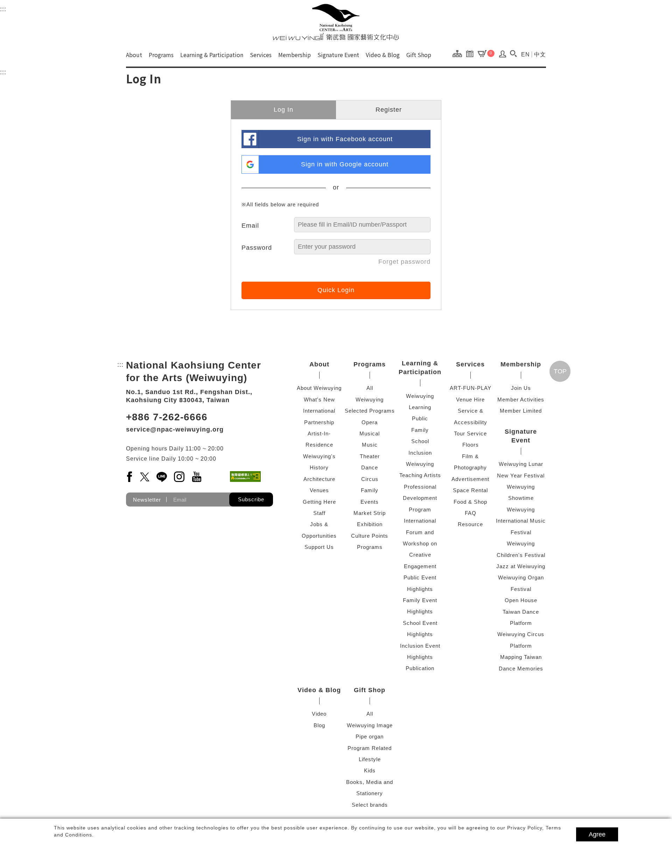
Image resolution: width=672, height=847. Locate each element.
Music (370, 445)
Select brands (370, 805)
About (134, 54)
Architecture (319, 479)
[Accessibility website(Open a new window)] (245, 476)
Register (389, 109)
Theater (370, 456)
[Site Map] (459, 53)
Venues (319, 490)
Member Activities (520, 399)
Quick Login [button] (336, 290)
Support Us (319, 547)
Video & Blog (383, 54)
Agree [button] (597, 834)
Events (369, 502)
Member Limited (521, 411)
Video (319, 714)
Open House (521, 600)
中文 (540, 54)
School (420, 441)
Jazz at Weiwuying (520, 566)
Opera (370, 422)
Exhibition (370, 524)
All (369, 388)
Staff (319, 513)
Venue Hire (470, 399)
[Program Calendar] (471, 53)
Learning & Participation (211, 54)
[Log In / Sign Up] (502, 55)
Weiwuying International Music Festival (521, 521)
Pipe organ (370, 736)
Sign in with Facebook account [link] (345, 139)
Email (250, 225)
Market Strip (370, 513)
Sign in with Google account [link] (344, 164)
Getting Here (319, 502)
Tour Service (470, 433)
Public (420, 418)
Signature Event (338, 54)
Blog (319, 725)
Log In (283, 109)
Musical (369, 433)
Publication (420, 668)
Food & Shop (470, 502)
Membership (294, 54)
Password (256, 247)
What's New (319, 399)
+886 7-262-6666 (167, 417)
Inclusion (420, 453)
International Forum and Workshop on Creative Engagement (420, 543)
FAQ (470, 513)
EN (525, 54)
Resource (470, 524)
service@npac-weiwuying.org (175, 429)
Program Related (370, 748)
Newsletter (147, 499)
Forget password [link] (404, 261)
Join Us (521, 388)
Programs (161, 54)
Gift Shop (418, 54)
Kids (370, 770)
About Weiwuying (319, 388)
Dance (369, 467)
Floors (470, 445)
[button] (513, 53)
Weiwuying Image (370, 725)
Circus (369, 479)
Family (369, 490)
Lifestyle (370, 759)
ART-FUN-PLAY (470, 388)
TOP (560, 371)
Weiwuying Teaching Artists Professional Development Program (420, 486)
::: (3, 9)
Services (261, 54)
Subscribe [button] (251, 499)
